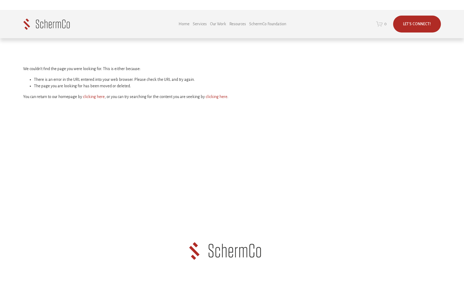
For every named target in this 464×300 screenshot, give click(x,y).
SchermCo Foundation (267, 24)
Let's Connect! (417, 24)
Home (184, 24)
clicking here (94, 97)
